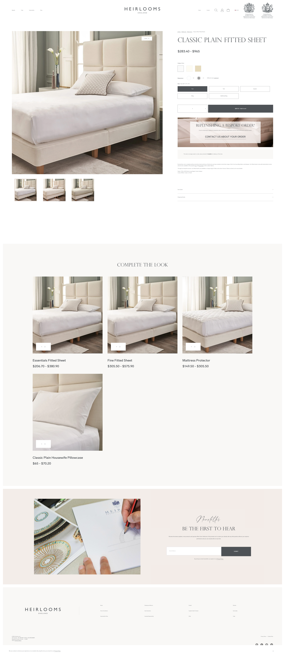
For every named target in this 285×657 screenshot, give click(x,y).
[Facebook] (261, 644)
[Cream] (189, 69)
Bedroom (184, 31)
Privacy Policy (220, 559)
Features (234, 605)
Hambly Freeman (18, 640)
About (199, 10)
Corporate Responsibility (149, 616)
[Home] (142, 10)
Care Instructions (148, 610)
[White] (181, 69)
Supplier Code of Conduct (193, 610)
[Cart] (228, 10)
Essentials (201, 165)
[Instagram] (256, 644)
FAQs (190, 616)
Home (179, 31)
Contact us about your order (225, 137)
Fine (196, 165)
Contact (208, 10)
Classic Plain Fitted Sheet (199, 31)
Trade (22, 10)
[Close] (274, 651)
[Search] (216, 10)
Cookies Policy (270, 636)
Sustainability (31, 10)
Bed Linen (189, 31)
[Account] (222, 10)
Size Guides (235, 610)
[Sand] (198, 69)
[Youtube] (271, 644)
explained (216, 78)
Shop (41, 10)
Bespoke (13, 10)
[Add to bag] (43, 347)
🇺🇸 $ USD (237, 10)
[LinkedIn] (266, 644)
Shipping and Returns (149, 605)
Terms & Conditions (104, 610)
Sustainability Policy (104, 616)
